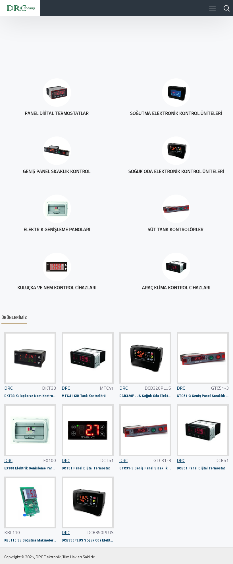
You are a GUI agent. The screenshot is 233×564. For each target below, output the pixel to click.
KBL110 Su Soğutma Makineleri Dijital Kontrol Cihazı (30, 540)
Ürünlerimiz (14, 317)
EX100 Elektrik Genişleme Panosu (30, 468)
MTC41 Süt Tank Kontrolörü (84, 396)
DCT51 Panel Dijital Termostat (86, 468)
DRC (8, 388)
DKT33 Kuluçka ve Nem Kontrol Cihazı (30, 396)
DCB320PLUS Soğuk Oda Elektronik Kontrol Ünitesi (145, 396)
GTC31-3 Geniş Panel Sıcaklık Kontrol (145, 468)
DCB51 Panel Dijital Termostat (201, 468)
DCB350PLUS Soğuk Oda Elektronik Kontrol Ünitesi (87, 540)
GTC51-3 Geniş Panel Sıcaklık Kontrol (202, 396)
